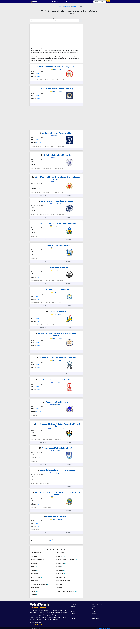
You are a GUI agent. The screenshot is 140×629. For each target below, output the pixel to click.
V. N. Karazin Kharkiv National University (56, 89)
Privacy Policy (106, 628)
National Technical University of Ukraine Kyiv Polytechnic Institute (56, 178)
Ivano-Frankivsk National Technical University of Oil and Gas (56, 425)
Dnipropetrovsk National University (56, 245)
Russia (93, 608)
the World (38, 76)
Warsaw (73, 606)
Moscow (73, 608)
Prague (73, 618)
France (93, 615)
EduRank (77, 14)
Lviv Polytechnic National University (56, 155)
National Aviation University (56, 289)
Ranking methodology (36, 624)
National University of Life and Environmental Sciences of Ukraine (56, 493)
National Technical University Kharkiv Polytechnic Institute (56, 335)
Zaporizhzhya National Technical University (56, 470)
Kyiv (40, 540)
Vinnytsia (52, 540)
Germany (94, 613)
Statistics (42, 82)
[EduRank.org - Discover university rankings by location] (33, 1)
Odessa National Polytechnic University (56, 448)
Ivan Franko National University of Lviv (56, 133)
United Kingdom (96, 618)
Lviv (46, 540)
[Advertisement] (42, 36)
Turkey (93, 611)
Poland (93, 606)
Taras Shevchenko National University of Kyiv (56, 67)
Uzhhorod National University (56, 402)
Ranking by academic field (56, 18)
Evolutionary (67, 6)
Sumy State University (56, 311)
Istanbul (73, 615)
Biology (60, 6)
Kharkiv (43, 540)
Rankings (68, 82)
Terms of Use (98, 628)
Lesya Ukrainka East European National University (56, 380)
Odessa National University (56, 267)
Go (80, 20)
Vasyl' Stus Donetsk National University (56, 201)
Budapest (73, 611)
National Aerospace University (56, 516)
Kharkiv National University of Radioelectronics (56, 358)
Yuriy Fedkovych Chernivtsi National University (56, 223)
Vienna (73, 613)
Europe (74, 6)
